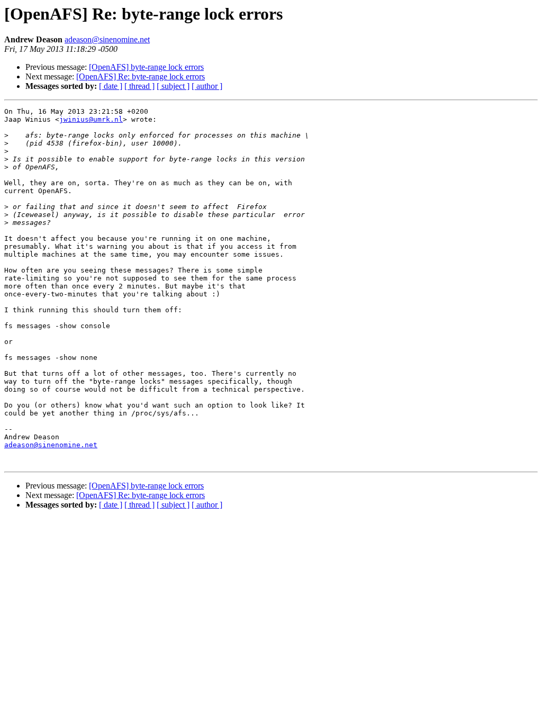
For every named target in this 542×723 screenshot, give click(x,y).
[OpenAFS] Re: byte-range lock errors (140, 76)
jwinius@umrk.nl (91, 119)
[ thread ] (139, 86)
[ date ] (110, 86)
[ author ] (207, 86)
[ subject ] (173, 86)
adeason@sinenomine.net (107, 39)
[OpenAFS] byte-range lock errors (146, 66)
